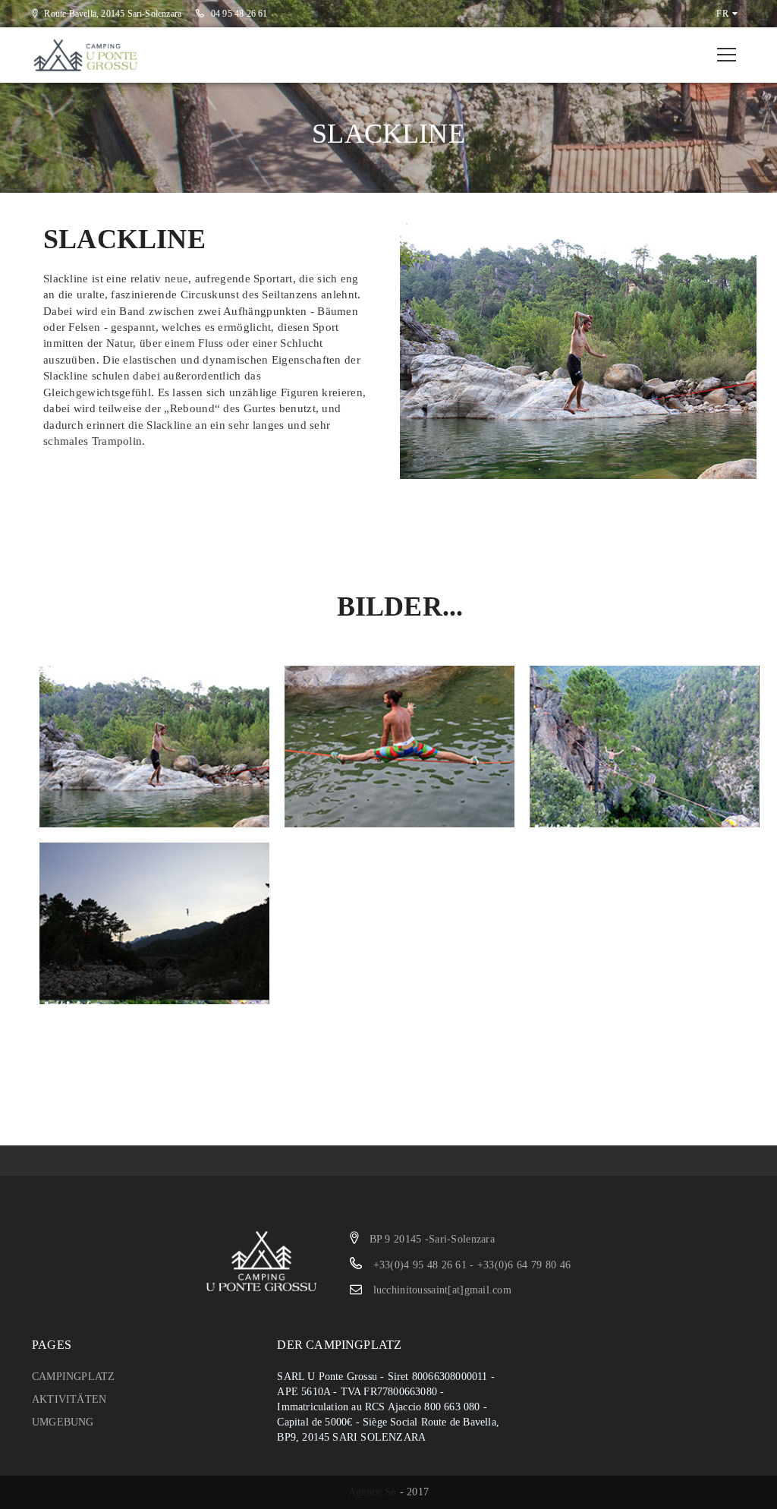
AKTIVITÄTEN (69, 1399)
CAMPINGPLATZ (73, 1376)
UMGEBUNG (63, 1422)
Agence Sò (372, 1492)
